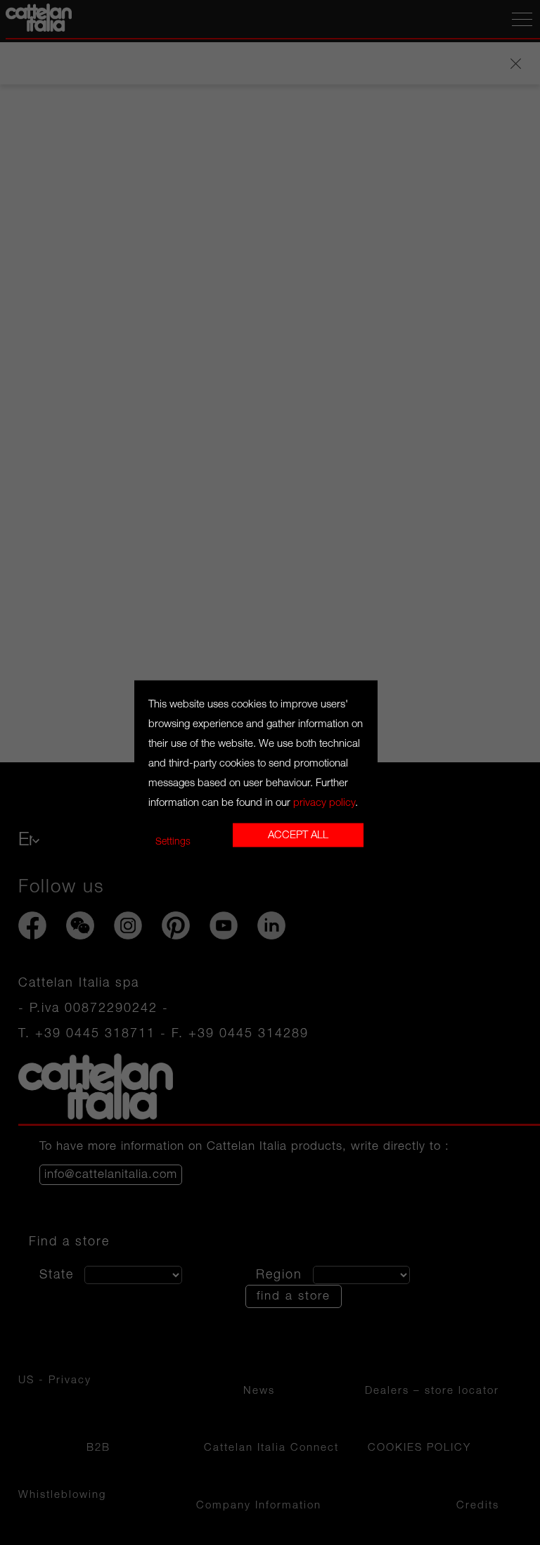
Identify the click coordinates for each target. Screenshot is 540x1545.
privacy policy (324, 802)
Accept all (298, 835)
